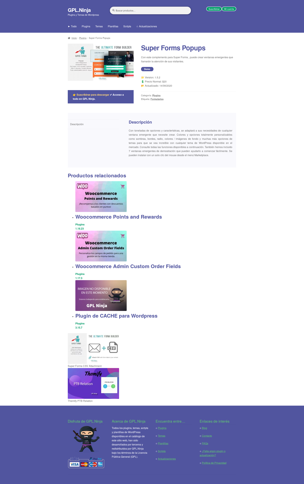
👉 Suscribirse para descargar (91, 94)
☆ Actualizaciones (146, 26)
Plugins (86, 26)
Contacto (207, 436)
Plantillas (113, 26)
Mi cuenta (229, 8)
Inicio (74, 38)
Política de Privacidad (214, 463)
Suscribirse (214, 8)
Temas (99, 26)
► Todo (72, 26)
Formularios (157, 99)
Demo (147, 69)
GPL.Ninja (79, 9)
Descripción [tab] (77, 124)
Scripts (127, 26)
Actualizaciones (167, 459)
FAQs (205, 443)
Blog (204, 428)
